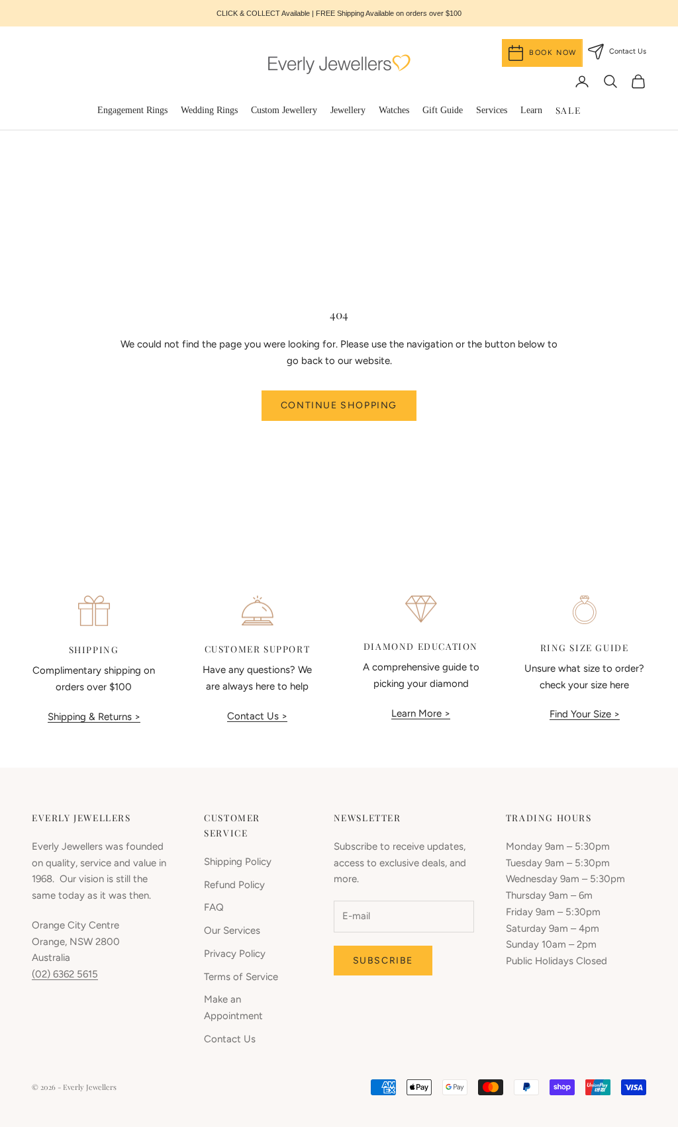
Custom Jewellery (284, 110)
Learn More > (420, 713)
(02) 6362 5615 (65, 974)
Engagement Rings (132, 110)
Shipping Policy (237, 862)
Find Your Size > (585, 714)
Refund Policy (234, 885)
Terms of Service (241, 977)
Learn (531, 110)
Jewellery (347, 110)
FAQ (214, 907)
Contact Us (230, 1039)
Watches (394, 110)
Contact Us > (257, 716)
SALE (568, 110)
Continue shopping (339, 405)
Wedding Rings (209, 110)
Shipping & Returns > (94, 717)
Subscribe (383, 960)
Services (491, 110)
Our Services (232, 930)
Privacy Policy (235, 954)
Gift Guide (442, 110)
